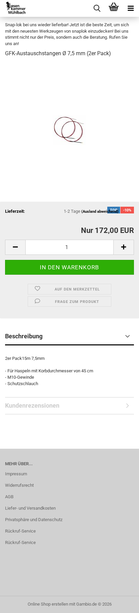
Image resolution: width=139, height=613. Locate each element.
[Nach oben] (120, 603)
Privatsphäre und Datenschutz (33, 519)
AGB (9, 496)
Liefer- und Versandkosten (30, 508)
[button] (15, 247)
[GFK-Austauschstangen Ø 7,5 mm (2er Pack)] (69, 113)
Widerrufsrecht (19, 485)
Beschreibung (24, 336)
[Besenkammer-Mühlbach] (13, 8)
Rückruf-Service (20, 531)
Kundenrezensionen (32, 405)
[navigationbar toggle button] (130, 8)
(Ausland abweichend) (99, 211)
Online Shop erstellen (48, 604)
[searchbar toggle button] (96, 8)
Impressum (16, 473)
